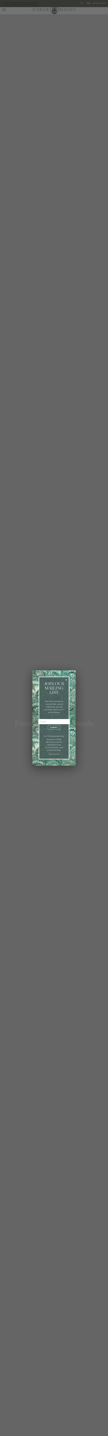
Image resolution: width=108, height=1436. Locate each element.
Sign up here (54, 753)
